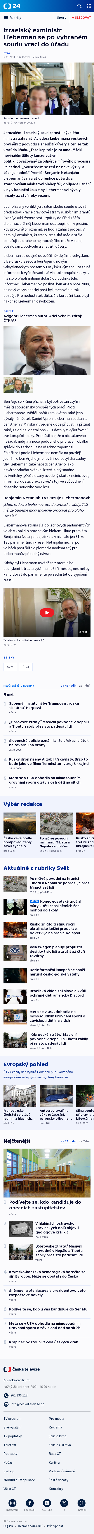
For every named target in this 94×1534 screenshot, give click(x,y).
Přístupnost (55, 1526)
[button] (47, 612)
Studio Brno (57, 1436)
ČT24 (6, 53)
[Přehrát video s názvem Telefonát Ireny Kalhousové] (47, 612)
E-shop (8, 1471)
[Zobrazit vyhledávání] (79, 6)
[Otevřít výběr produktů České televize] (89, 6)
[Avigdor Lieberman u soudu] (47, 89)
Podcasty (10, 1453)
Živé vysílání (12, 1427)
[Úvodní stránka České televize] (21, 1368)
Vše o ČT (9, 1488)
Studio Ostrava (60, 1445)
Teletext (9, 1445)
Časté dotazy (58, 1480)
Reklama (55, 1427)
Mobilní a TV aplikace (19, 1480)
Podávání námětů (62, 1471)
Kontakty (56, 1488)
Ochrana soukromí (30, 1526)
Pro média (56, 1418)
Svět (10, 667)
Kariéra (54, 1462)
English (8, 1526)
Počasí (8, 1462)
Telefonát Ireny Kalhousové (21, 640)
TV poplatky (12, 1436)
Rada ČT (55, 1453)
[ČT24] (11, 6)
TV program (12, 1418)
